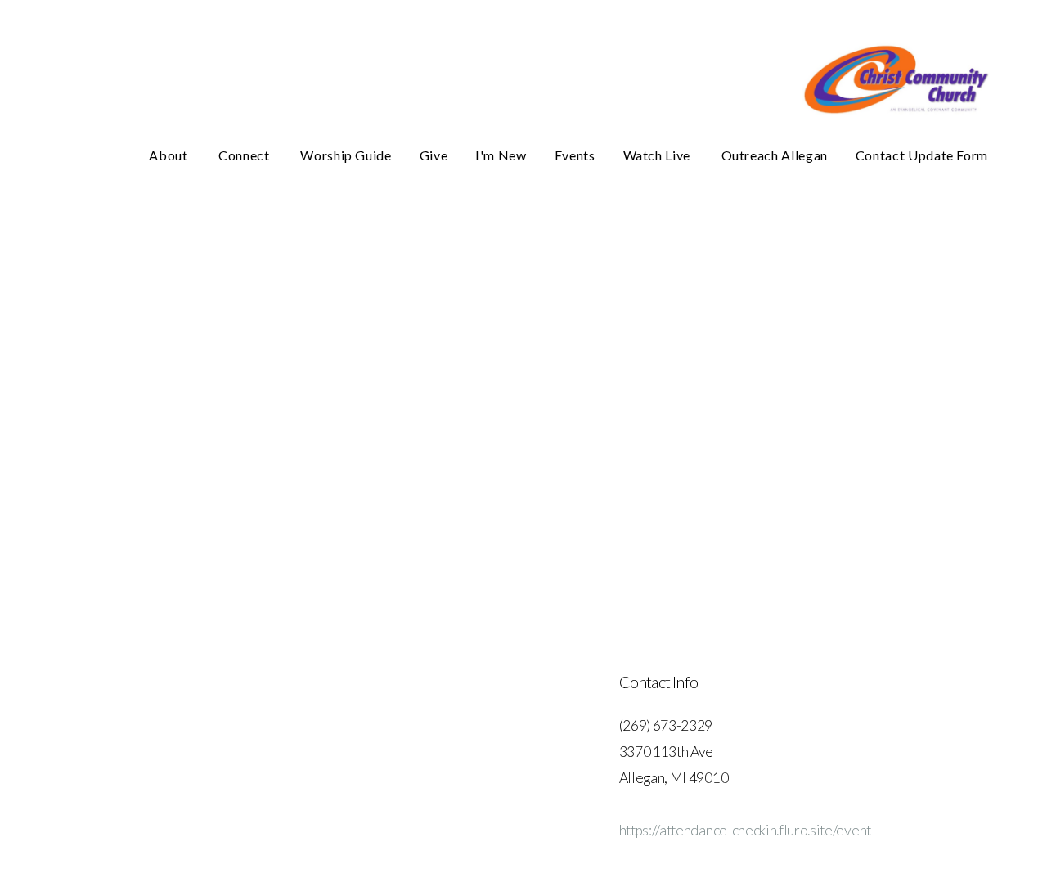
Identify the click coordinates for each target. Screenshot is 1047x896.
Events (575, 155)
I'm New (500, 155)
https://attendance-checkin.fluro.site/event (745, 830)
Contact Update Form (922, 155)
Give (434, 155)
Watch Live (658, 155)
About (170, 155)
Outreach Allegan (774, 155)
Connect (245, 155)
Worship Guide (345, 155)
